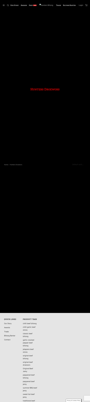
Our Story (14, 5)
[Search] (8, 5)
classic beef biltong (27, 335)
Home (6, 164)
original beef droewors (28, 363)
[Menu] (4, 5)
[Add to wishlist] (22, 307)
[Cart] (86, 5)
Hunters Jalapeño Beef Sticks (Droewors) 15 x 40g (33, 309)
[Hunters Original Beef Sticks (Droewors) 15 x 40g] (55, 238)
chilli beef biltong (30, 323)
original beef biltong (28, 357)
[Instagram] (9, 346)
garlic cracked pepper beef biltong (28, 343)
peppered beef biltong (29, 376)
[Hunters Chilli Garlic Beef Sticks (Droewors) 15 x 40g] (13, 238)
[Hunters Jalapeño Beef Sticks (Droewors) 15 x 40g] (34, 238)
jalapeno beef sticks (28, 350)
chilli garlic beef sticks (29, 328)
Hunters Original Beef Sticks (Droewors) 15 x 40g (54, 309)
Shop (32, 5)
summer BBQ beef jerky (30, 389)
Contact (7, 340)
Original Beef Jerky (28, 370)
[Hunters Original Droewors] (76, 238)
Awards (24, 5)
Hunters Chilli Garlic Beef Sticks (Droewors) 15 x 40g (12, 309)
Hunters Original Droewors (74, 308)
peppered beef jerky (29, 382)
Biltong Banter (69, 5)
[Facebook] (5, 346)
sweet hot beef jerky (29, 395)
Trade (58, 5)
